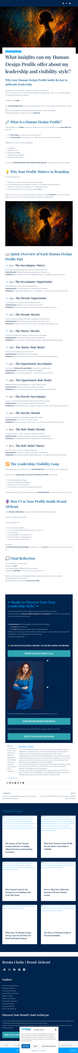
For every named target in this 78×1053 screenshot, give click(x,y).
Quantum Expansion (8, 1003)
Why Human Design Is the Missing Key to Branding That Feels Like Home (18, 892)
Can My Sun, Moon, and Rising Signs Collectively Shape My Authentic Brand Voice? (19, 795)
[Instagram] (66, 3)
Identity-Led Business (8, 998)
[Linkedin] (63, 3)
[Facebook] (69, 3)
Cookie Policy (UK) (67, 1045)
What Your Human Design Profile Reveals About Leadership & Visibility (58, 846)
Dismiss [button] (73, 1050)
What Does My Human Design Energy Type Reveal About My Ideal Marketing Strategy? (18, 935)
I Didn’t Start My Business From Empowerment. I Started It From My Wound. (58, 795)
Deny (35, 1046)
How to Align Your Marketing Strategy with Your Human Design (56, 892)
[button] (56, 1030)
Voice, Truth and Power (9, 1009)
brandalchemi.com (12, 778)
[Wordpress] (18, 783)
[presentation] (19, 827)
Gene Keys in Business (9, 991)
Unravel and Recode (8, 1006)
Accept (26, 1046)
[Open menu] (74, 3)
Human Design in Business (13, 51)
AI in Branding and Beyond (10, 985)
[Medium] (15, 783)
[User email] (23, 783)
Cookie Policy (35, 1050)
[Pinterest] (10, 783)
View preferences (49, 1046)
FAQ (6, 1045)
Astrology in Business (8, 988)
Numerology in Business (9, 1001)
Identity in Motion (7, 996)
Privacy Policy (42, 1050)
